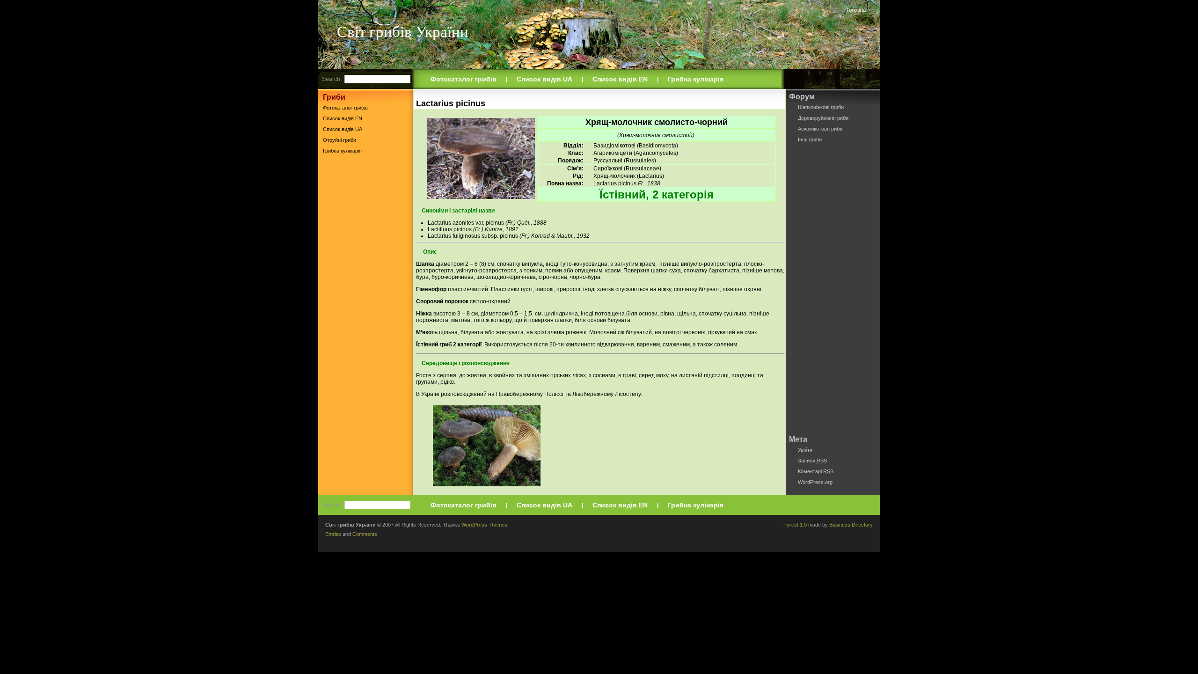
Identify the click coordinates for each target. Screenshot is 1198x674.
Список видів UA (544, 79)
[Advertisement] (365, 303)
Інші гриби (810, 139)
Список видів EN (620, 79)
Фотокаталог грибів (464, 79)
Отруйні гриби (339, 140)
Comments (364, 534)
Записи (812, 460)
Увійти (805, 450)
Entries (333, 534)
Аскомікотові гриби (820, 129)
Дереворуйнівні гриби (823, 118)
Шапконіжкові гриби (821, 107)
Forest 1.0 (795, 524)
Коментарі (815, 471)
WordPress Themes (484, 524)
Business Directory (851, 524)
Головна (856, 10)
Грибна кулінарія (695, 79)
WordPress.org (815, 482)
